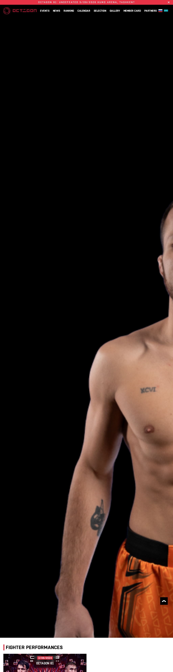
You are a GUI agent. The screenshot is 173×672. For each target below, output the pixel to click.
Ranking (69, 10)
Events (44, 10)
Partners (150, 10)
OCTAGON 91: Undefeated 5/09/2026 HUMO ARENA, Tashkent (86, 2)
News (56, 10)
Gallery (115, 10)
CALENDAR (83, 10)
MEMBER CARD (132, 10)
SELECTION (100, 10)
